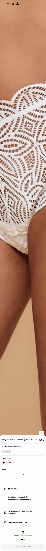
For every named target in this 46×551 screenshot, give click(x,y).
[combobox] (23, 474)
